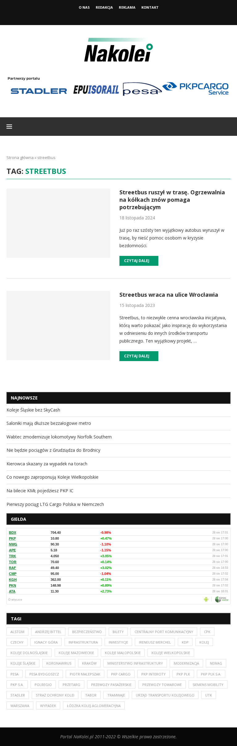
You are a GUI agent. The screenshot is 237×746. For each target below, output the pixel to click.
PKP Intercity (153, 674)
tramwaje (116, 695)
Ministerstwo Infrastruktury (135, 663)
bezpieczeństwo (87, 631)
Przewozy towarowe (162, 684)
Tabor (91, 695)
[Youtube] (126, 16)
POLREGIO (43, 684)
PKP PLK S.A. (211, 674)
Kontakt (150, 7)
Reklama (127, 7)
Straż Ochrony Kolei (55, 695)
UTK (208, 695)
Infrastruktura (83, 642)
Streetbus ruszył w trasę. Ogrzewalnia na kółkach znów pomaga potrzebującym (172, 199)
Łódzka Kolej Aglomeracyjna (94, 705)
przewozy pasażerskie (111, 684)
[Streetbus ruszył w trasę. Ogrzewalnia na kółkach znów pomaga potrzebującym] (58, 223)
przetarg (71, 684)
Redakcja (104, 7)
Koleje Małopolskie (123, 652)
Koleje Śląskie (22, 663)
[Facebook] (110, 16)
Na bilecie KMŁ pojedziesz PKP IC (39, 491)
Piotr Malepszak (85, 674)
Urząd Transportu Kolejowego (165, 695)
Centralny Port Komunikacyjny (164, 631)
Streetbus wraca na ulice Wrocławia (168, 294)
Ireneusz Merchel (155, 642)
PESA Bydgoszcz (44, 674)
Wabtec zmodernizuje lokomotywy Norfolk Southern (59, 437)
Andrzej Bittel (48, 631)
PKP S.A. (17, 684)
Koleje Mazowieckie (76, 652)
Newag (216, 663)
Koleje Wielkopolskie (171, 652)
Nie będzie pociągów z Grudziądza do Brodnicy (53, 450)
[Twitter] (118, 16)
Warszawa (19, 705)
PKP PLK (183, 674)
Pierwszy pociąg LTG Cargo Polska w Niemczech (55, 504)
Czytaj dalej (136, 260)
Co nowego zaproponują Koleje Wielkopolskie (52, 477)
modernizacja (186, 663)
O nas (84, 7)
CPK (207, 631)
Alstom (17, 631)
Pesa (14, 674)
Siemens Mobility (208, 684)
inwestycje (118, 642)
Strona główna (20, 157)
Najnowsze (24, 398)
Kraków (89, 663)
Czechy (16, 642)
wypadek (48, 705)
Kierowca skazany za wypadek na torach (46, 464)
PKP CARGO (121, 674)
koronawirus (58, 663)
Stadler (17, 695)
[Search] (227, 127)
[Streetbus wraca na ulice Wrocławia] (58, 325)
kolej (204, 642)
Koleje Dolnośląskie (29, 652)
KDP (185, 642)
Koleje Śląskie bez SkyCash (33, 410)
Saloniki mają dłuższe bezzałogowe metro (48, 423)
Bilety (118, 631)
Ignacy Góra (46, 642)
